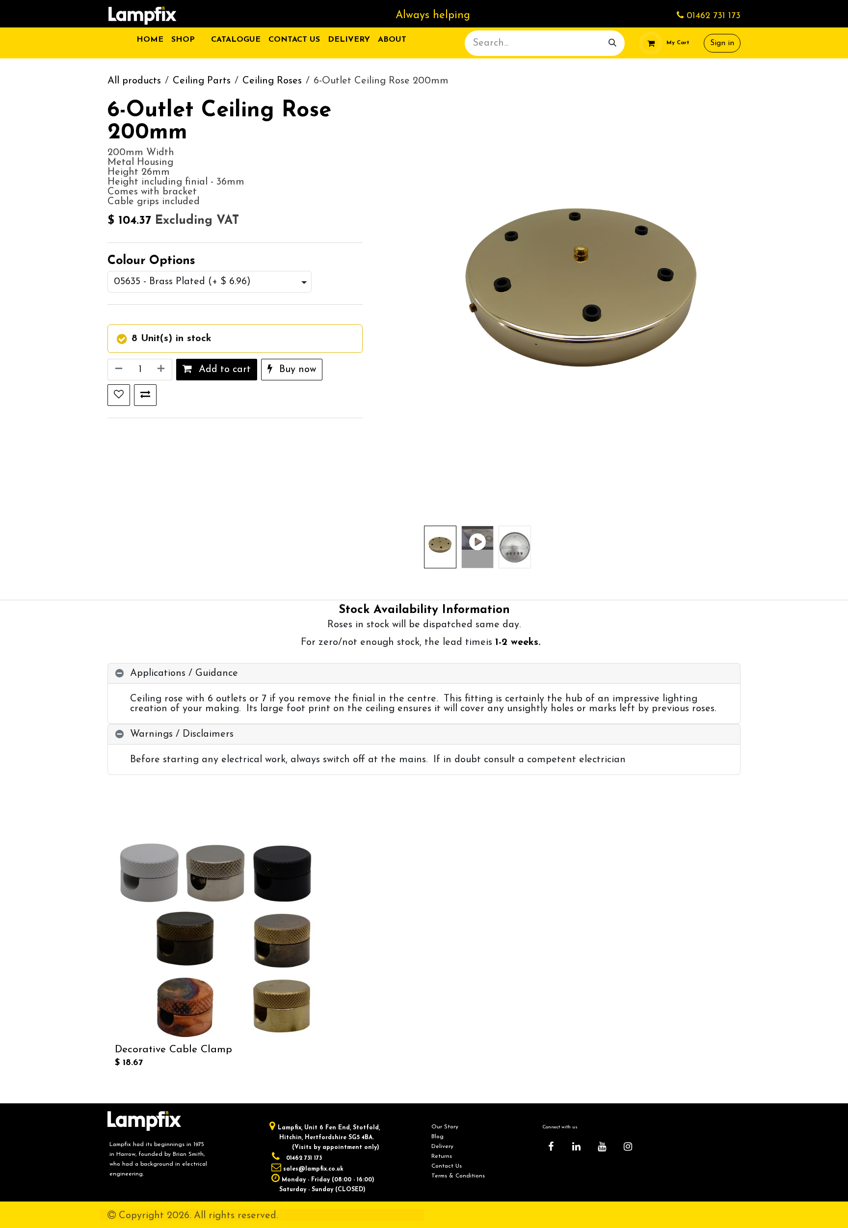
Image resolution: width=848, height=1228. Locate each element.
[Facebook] (550, 1146)
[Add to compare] (145, 395)
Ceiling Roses (272, 81)
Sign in (722, 43)
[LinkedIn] (576, 1146)
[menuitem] (149, 40)
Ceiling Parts (202, 81)
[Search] (612, 43)
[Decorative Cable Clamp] (215, 940)
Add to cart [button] (223, 369)
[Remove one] (118, 369)
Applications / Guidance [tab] (184, 673)
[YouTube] (602, 1146)
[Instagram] (627, 1146)
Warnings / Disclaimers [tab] (182, 734)
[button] (440, 310)
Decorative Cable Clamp (173, 1050)
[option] (424, 956)
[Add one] (162, 369)
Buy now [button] (296, 369)
